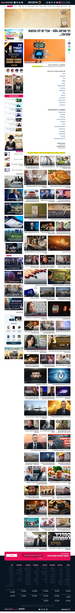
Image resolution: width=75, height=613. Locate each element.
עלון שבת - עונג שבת (45, 589)
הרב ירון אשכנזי (28, 576)
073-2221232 (23, 591)
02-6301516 (68, 597)
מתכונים (20, 568)
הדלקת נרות (20, 571)
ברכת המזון (11, 573)
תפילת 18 (63, 136)
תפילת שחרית (62, 129)
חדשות (61, 6)
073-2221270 (12, 596)
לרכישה (12, 320)
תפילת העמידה (62, 133)
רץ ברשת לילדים (44, 568)
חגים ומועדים (60, 582)
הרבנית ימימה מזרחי (19, 573)
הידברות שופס (67, 581)
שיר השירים (11, 581)
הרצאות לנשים (19, 579)
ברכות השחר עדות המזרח (59, 138)
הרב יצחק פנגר (28, 571)
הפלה (21, 576)
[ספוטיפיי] (15, 2)
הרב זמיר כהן (53, 6)
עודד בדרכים (53, 566)
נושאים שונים (35, 565)
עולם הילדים (49, 6)
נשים (64, 78)
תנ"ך (37, 568)
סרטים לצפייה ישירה (44, 571)
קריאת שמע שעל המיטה (60, 126)
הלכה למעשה (53, 571)
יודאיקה (37, 584)
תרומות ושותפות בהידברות (55, 589)
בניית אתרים (16, 609)
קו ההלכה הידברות (56, 594)
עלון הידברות (68, 569)
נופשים (68, 577)
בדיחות (46, 569)
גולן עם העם (53, 574)
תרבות (63, 93)
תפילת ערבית (62, 131)
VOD (66, 6)
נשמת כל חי (11, 582)
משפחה (61, 574)
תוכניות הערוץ (52, 565)
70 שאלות (45, 6)
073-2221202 (46, 601)
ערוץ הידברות (67, 568)
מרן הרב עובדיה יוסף (27, 568)
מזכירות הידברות (68, 589)
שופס (32, 6)
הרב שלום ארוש (28, 581)
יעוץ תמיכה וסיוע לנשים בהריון (43, 594)
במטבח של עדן (52, 569)
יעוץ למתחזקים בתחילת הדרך (21, 589)
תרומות (26, 6)
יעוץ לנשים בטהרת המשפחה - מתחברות (65, 595)
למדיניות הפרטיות (35, 558)
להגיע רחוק (53, 577)
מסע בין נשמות (52, 576)
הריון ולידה (20, 577)
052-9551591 (45, 596)
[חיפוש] (60, 2)
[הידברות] (35, 2)
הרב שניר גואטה (27, 574)
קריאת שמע (11, 576)
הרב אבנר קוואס (28, 582)
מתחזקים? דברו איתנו (9, 2)
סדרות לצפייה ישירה (44, 573)
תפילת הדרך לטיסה (61, 119)
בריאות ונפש (36, 577)
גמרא (37, 569)
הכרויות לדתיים (61, 100)
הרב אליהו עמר (28, 584)
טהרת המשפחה (19, 569)
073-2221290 (23, 596)
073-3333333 (68, 601)
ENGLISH (20, 6)
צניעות (21, 574)
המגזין (61, 568)
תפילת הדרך (11, 579)
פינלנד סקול (36, 573)
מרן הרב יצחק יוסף (27, 569)
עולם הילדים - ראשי (44, 566)
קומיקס (46, 576)
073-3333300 (57, 596)
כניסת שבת (60, 112)
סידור (58, 109)
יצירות (46, 581)
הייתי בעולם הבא (52, 582)
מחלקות (29, 6)
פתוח (54, 573)
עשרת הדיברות (35, 571)
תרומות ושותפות (67, 579)
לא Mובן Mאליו (52, 568)
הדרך (61, 117)
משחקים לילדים (44, 574)
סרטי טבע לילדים (44, 579)
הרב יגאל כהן (28, 573)
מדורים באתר (60, 565)
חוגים (46, 582)
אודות (69, 585)
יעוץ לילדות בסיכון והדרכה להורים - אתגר (10, 590)
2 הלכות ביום (68, 573)
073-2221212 (57, 591)
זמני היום (37, 6)
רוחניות (63, 83)
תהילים (12, 577)
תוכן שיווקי (60, 584)
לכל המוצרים (13, 343)
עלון (34, 6)
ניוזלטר (68, 571)
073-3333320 (12, 592)
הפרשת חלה (20, 581)
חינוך (37, 576)
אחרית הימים (36, 579)
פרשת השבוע (62, 90)
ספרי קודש (36, 582)
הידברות (68, 565)
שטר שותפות (58, 6)
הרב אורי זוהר (28, 579)
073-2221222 (68, 591)
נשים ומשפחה (19, 565)
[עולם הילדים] (22, 2)
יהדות (64, 73)
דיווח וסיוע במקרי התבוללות (33, 594)
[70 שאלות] (17, 2)
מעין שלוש (63, 121)
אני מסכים (37, 558)
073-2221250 (57, 601)
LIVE (15, 6)
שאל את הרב (41, 6)
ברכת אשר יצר (11, 584)
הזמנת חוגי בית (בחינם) (22, 594)
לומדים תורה (36, 566)
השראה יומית (53, 581)
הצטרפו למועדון (9, 6)
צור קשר (23, 6)
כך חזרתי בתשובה (52, 579)
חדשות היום (60, 569)
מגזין (64, 6)
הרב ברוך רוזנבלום (27, 577)
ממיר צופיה (68, 599)
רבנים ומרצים (28, 565)
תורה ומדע (62, 88)
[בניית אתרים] (21, 609)
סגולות (37, 574)
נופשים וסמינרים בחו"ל (44, 599)
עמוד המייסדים (67, 582)
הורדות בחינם (62, 102)
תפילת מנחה (11, 568)
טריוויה (46, 577)
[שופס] (20, 2)
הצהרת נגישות (67, 584)
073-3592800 (34, 591)
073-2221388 (46, 591)
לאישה (21, 566)
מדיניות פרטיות (67, 566)
